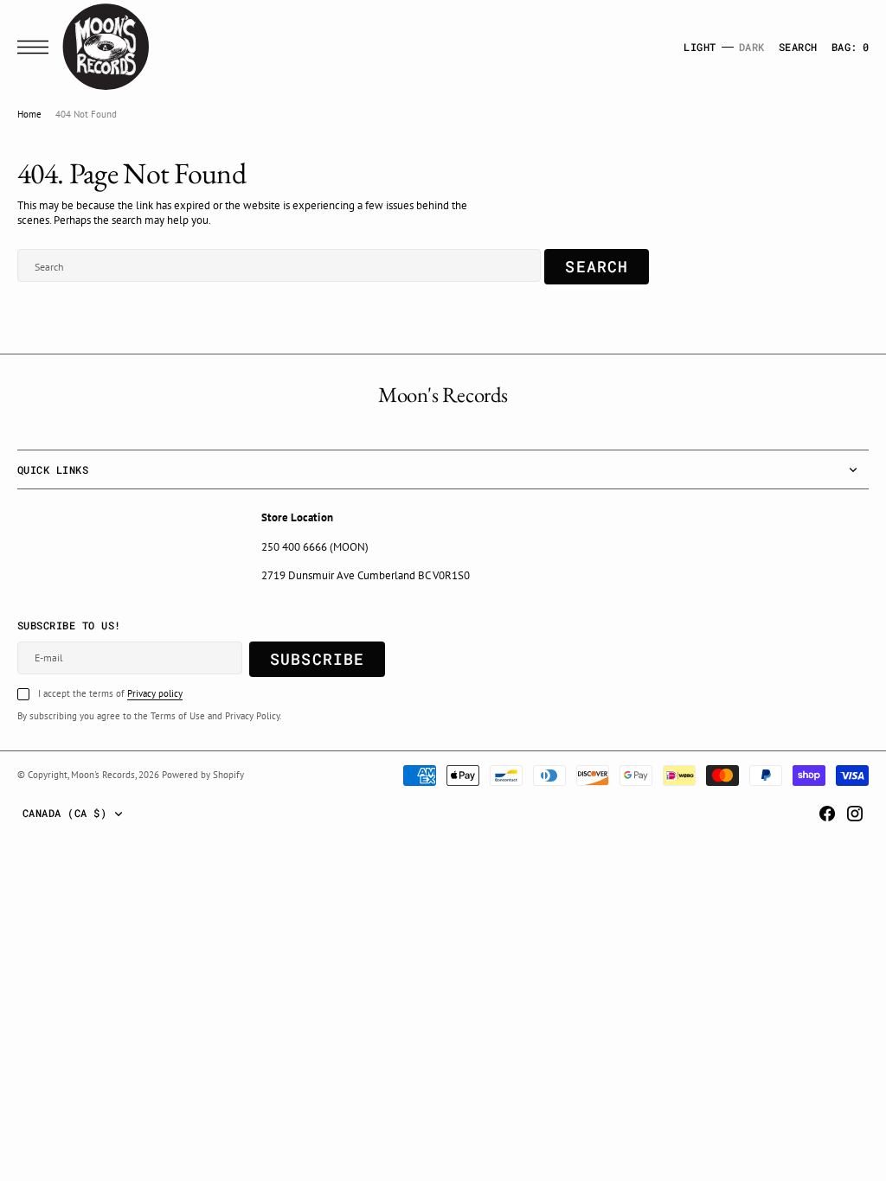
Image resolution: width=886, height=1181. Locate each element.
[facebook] (827, 813)
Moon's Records (103, 775)
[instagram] (855, 813)
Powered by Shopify (203, 775)
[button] (37, 47)
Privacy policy (155, 693)
